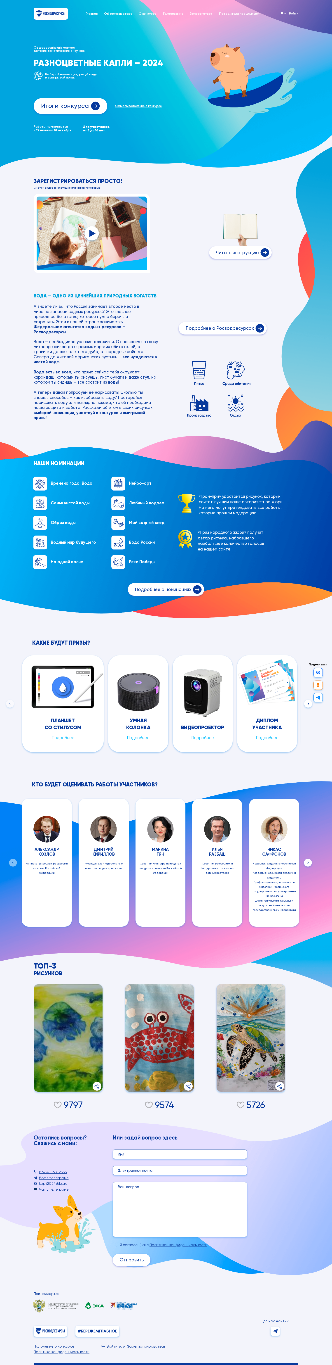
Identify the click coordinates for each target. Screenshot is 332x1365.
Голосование (173, 14)
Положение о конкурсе (54, 1346)
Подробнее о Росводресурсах (220, 328)
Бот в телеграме (54, 1178)
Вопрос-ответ (201, 14)
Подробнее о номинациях (163, 589)
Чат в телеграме (54, 1189)
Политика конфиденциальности (61, 1352)
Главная (92, 14)
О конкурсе (148, 14)
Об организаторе (118, 14)
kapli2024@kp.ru (53, 1183)
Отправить (132, 1260)
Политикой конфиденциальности (178, 1245)
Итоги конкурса (65, 105)
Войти (293, 13)
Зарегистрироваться (146, 1346)
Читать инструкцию (237, 252)
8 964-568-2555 (53, 1172)
